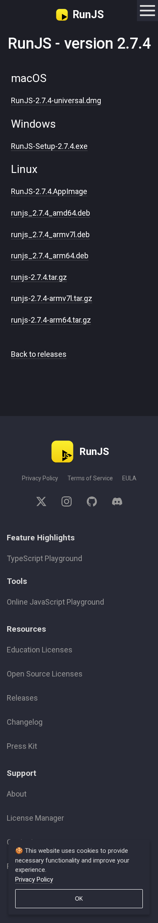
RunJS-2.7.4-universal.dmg (56, 100)
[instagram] (66, 503)
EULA (129, 478)
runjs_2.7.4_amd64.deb (50, 212)
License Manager (35, 817)
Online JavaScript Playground (55, 601)
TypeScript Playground (44, 558)
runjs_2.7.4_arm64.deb (49, 255)
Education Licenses (39, 649)
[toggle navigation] (147, 10)
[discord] (113, 503)
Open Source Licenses (45, 673)
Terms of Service (90, 478)
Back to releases (39, 354)
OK (79, 899)
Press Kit (22, 746)
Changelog (25, 722)
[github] (91, 503)
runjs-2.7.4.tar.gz (39, 277)
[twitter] (45, 503)
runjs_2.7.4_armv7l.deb (50, 234)
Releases (22, 697)
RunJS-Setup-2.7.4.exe (49, 146)
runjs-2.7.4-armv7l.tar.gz (51, 298)
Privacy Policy (40, 478)
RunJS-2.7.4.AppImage (49, 191)
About (17, 793)
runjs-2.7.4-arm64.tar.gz (51, 319)
